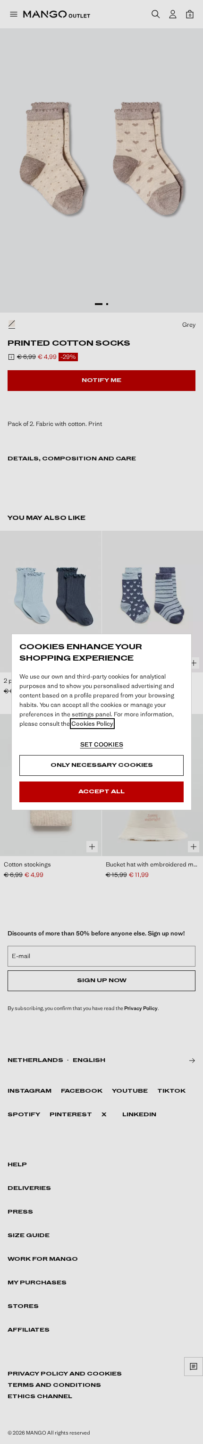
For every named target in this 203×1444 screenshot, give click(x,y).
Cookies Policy (92, 724)
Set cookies (101, 744)
